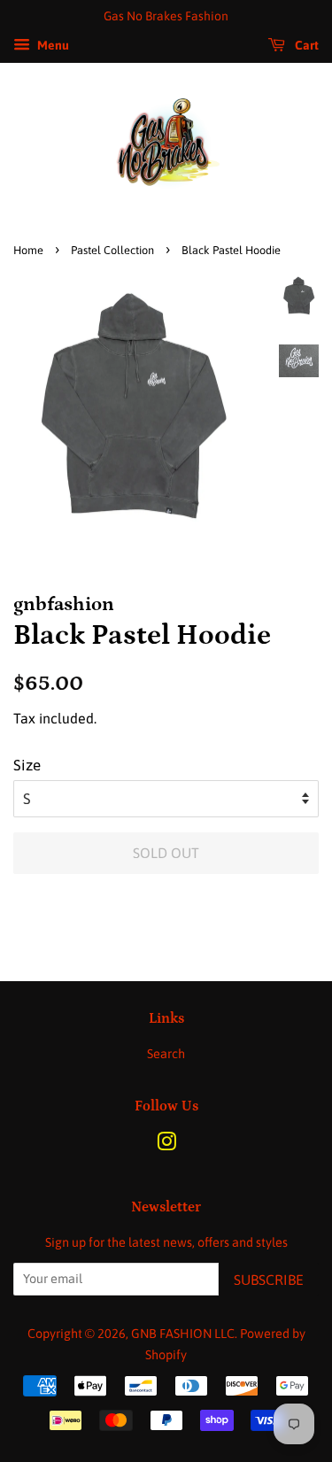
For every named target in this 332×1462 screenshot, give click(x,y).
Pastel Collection (112, 250)
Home (28, 250)
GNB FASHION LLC (183, 1334)
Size (27, 765)
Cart (305, 45)
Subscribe (269, 1280)
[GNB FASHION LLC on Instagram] (166, 1145)
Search (166, 1054)
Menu (52, 45)
